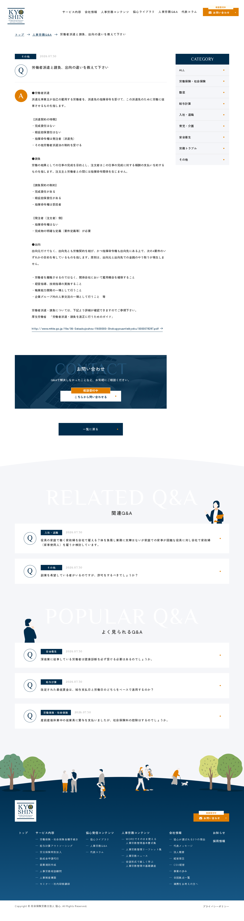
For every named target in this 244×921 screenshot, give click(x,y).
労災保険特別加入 (51, 852)
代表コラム (189, 11)
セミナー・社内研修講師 (55, 884)
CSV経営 (179, 864)
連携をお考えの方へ (186, 884)
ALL (182, 70)
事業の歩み (180, 871)
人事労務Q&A (168, 11)
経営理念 (179, 858)
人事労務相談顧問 (51, 871)
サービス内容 (71, 12)
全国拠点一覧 (182, 877)
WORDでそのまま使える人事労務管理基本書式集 (141, 841)
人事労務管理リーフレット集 (144, 849)
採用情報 (219, 841)
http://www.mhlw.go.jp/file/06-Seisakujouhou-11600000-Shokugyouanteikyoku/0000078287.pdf (95, 328)
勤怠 (182, 92)
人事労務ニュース (137, 856)
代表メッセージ (183, 846)
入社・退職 (186, 114)
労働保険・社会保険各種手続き (59, 839)
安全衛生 (185, 137)
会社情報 (91, 12)
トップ (19, 34)
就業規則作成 (48, 864)
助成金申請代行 (49, 858)
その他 (183, 159)
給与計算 (185, 103)
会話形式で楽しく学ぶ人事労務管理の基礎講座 (141, 863)
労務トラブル (188, 148)
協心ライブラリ (144, 11)
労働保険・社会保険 (192, 81)
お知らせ (219, 833)
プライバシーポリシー (216, 906)
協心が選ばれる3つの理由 (189, 839)
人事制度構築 (48, 877)
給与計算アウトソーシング (56, 846)
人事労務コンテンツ (115, 12)
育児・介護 (186, 126)
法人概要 (179, 852)
